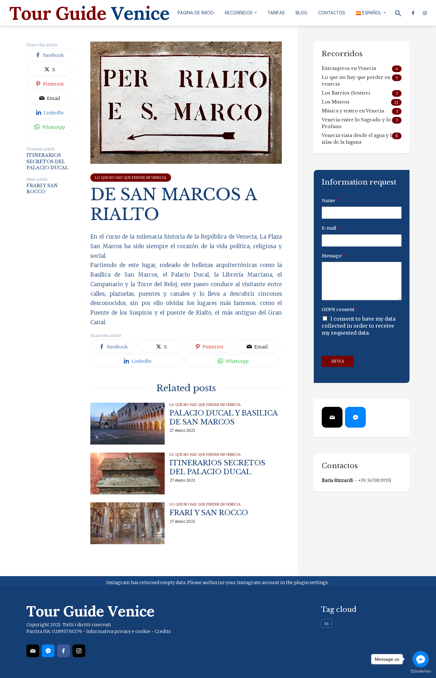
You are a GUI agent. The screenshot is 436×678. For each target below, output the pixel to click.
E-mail (331, 228)
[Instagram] (78, 650)
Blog (301, 13)
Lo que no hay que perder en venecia (130, 177)
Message (333, 256)
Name (330, 200)
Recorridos (238, 13)
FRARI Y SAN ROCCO (208, 512)
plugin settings (311, 582)
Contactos (331, 13)
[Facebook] (63, 650)
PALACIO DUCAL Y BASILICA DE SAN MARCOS (223, 417)
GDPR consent (340, 309)
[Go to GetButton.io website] (420, 671)
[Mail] (332, 417)
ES (327, 623)
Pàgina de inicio (195, 13)
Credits (163, 631)
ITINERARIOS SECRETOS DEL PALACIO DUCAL (217, 467)
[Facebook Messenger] (355, 417)
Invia (337, 361)
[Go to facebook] (421, 659)
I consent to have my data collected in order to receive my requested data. (358, 326)
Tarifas (276, 13)
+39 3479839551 (374, 480)
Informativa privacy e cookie (118, 631)
